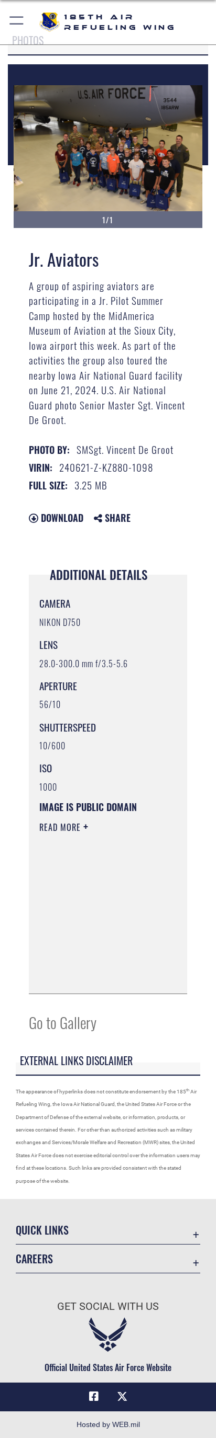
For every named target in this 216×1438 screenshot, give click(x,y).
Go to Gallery (62, 1022)
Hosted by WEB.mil (108, 1424)
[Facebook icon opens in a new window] (94, 1397)
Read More (61, 827)
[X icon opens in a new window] (122, 1397)
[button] (17, 22)
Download (60, 517)
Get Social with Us (108, 1306)
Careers (34, 1258)
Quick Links (42, 1230)
